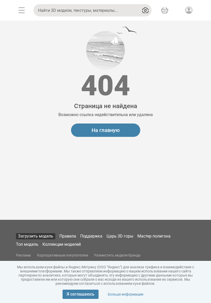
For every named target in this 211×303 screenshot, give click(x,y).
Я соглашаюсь (80, 294)
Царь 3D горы (120, 236)
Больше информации (125, 294)
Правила (67, 236)
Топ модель (27, 244)
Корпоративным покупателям (62, 255)
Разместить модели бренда (117, 255)
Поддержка (91, 236)
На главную (106, 130)
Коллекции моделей (61, 244)
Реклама (23, 255)
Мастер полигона (154, 236)
